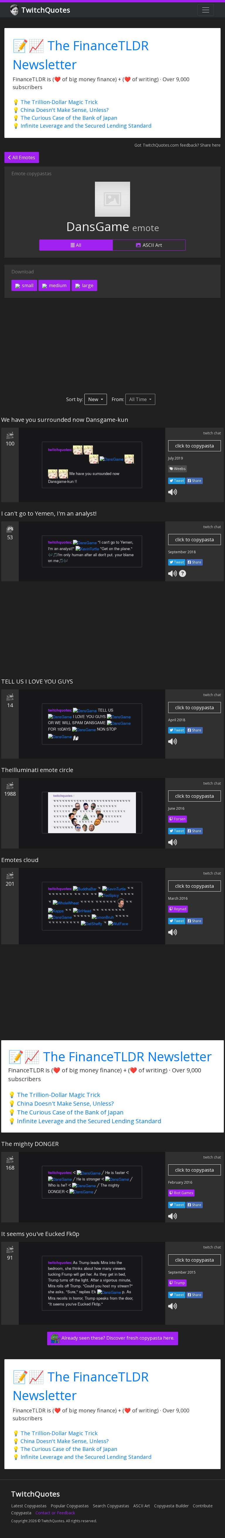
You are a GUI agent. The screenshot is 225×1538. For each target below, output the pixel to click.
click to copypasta (194, 446)
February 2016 (180, 1182)
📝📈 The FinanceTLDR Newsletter (110, 1056)
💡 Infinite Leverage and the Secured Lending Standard (82, 125)
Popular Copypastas (70, 1505)
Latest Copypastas (29, 1505)
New (93, 399)
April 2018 (176, 719)
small (27, 285)
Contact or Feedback (55, 1513)
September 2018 (182, 551)
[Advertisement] (112, 346)
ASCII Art (152, 245)
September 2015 (182, 1272)
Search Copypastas (111, 1505)
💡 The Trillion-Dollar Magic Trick (55, 101)
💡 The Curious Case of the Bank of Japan (65, 117)
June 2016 (176, 808)
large (87, 285)
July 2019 (175, 458)
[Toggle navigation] (205, 10)
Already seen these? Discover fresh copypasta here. (117, 1338)
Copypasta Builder (171, 1505)
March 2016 (178, 898)
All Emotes (23, 157)
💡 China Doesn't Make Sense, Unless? (61, 109)
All (78, 245)
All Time (138, 399)
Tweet (178, 480)
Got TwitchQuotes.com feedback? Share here (177, 145)
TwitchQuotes (45, 10)
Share (196, 480)
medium (57, 285)
